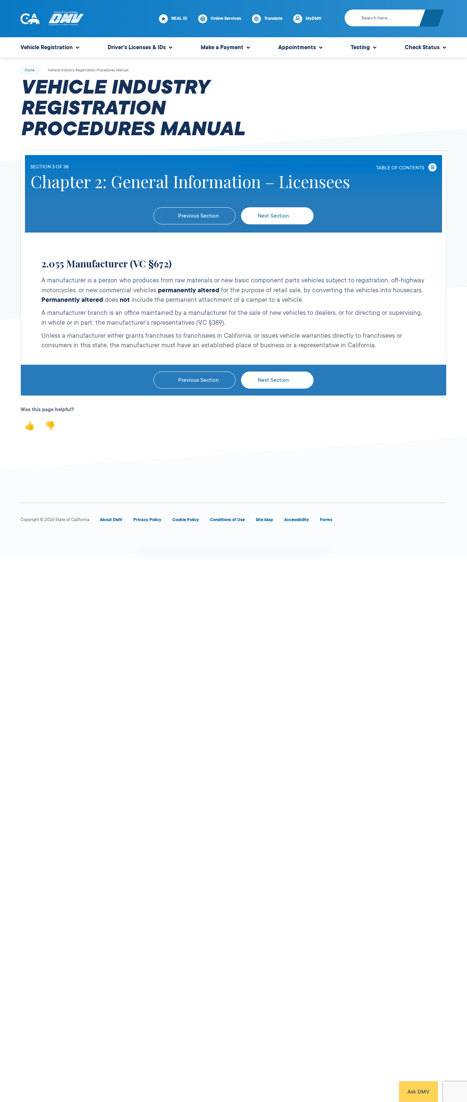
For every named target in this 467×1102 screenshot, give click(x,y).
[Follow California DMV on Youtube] (76, 540)
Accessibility (296, 519)
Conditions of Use (227, 519)
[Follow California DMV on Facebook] (27, 540)
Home (30, 70)
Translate (273, 18)
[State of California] (30, 19)
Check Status (422, 47)
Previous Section (198, 216)
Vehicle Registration (47, 47)
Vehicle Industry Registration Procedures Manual (88, 70)
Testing (360, 47)
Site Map (264, 519)
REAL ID (179, 18)
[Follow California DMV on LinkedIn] (126, 540)
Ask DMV (418, 1092)
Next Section (274, 216)
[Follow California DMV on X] (52, 540)
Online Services (226, 18)
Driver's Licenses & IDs (137, 47)
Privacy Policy (147, 519)
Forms (326, 519)
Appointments (297, 47)
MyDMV (313, 18)
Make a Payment (222, 47)
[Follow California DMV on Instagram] (101, 540)
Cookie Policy (185, 519)
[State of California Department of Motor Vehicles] (65, 18)
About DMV (111, 519)
